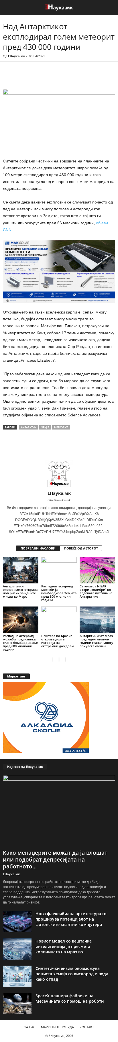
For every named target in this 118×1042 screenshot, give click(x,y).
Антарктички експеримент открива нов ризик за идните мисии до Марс (20, 591)
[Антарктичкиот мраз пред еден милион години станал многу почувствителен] (97, 620)
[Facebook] (42, 77)
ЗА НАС (29, 1027)
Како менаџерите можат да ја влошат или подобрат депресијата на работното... (55, 859)
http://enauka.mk (59, 500)
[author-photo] (59, 474)
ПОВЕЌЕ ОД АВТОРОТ (81, 548)
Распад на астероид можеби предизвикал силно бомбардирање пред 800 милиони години (20, 643)
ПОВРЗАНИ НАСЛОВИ (38, 548)
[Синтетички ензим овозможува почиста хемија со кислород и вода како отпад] (17, 976)
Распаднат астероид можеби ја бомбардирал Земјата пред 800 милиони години (58, 593)
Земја (45, 427)
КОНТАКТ (87, 1027)
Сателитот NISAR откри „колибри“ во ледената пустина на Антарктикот (96, 591)
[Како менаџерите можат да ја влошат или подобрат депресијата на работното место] (59, 811)
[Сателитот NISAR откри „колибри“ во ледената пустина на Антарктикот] (97, 570)
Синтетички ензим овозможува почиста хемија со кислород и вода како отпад (72, 974)
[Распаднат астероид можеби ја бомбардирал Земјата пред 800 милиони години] (59, 570)
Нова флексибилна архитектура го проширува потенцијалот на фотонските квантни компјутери (71, 919)
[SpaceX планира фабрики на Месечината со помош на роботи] (17, 1003)
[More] (56, 77)
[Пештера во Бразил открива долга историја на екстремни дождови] (59, 620)
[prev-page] (55, 659)
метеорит (61, 427)
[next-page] (63, 659)
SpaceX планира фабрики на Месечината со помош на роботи (70, 998)
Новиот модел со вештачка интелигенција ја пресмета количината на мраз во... (64, 946)
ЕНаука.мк (16, 56)
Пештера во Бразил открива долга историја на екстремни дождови (57, 641)
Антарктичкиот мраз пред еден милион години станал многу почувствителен (96, 641)
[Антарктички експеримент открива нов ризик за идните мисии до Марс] (20, 570)
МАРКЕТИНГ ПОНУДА (57, 1027)
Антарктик (28, 427)
